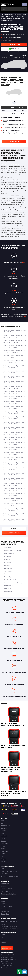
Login (2, 940)
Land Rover (4, 836)
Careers (3, 901)
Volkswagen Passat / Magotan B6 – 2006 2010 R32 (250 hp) (15, 331)
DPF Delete (7, 562)
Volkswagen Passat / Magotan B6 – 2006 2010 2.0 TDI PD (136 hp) (15, 336)
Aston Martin (4, 851)
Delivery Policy (5, 914)
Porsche (3, 831)
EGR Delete (7, 565)
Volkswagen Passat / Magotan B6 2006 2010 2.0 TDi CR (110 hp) (14, 417)
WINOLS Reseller (9, 553)
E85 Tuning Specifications (8, 891)
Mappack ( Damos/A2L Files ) (12, 550)
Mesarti (3, 848)
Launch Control (8, 591)
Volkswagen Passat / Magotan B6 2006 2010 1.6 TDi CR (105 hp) (14, 397)
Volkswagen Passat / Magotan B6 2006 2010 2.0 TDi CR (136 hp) (14, 407)
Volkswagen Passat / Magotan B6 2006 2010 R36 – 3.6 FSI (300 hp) (14, 351)
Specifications (9, 15)
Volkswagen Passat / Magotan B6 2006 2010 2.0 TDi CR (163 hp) (14, 433)
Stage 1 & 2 (4, 868)
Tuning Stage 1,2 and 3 (10, 547)
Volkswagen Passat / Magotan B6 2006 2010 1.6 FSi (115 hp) (14, 372)
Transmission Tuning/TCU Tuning (13, 583)
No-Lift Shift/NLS (9, 586)
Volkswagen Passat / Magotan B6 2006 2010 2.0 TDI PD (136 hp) (14, 377)
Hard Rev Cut (7, 588)
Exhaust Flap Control (9, 577)
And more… (4, 861)
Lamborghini (4, 843)
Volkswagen (17, 15)
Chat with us (15, 48)
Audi (2, 820)
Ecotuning (7, 559)
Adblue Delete (8, 571)
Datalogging (7, 574)
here (23, 262)
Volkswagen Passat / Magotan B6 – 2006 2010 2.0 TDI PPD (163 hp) (15, 341)
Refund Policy (5, 911)
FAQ (2, 937)
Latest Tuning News (6, 906)
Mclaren (3, 841)
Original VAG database (7, 889)
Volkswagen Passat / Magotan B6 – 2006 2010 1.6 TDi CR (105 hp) (15, 346)
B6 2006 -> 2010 (12, 16)
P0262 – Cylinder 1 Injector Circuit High (13, 746)
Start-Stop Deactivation (10, 580)
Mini (2, 856)
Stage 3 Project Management (9, 871)
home (2, 15)
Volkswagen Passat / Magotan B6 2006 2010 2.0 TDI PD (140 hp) (14, 382)
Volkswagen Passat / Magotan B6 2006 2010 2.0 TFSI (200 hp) (14, 361)
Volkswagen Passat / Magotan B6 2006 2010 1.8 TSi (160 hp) (14, 366)
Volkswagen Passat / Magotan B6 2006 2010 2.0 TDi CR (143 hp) (14, 402)
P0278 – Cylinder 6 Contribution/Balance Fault (14, 724)
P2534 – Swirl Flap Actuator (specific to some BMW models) (13, 793)
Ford (2, 833)
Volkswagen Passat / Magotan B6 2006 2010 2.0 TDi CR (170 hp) (14, 428)
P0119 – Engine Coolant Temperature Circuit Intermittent (11, 769)
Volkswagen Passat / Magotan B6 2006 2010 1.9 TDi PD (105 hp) (14, 392)
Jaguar (3, 838)
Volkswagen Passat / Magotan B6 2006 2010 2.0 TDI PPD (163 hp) (14, 423)
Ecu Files (3, 886)
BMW (2, 823)
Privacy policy (5, 909)
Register (3, 942)
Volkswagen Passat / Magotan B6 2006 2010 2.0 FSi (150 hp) (14, 356)
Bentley (3, 853)
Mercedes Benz (5, 825)
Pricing (3, 904)
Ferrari (3, 846)
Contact (3, 934)
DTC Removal (8, 568)
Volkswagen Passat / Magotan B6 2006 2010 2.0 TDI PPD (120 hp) (14, 387)
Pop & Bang (7, 556)
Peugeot (3, 859)
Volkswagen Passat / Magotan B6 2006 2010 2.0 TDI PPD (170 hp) (14, 412)
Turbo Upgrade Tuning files (8, 894)
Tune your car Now (14, 44)
